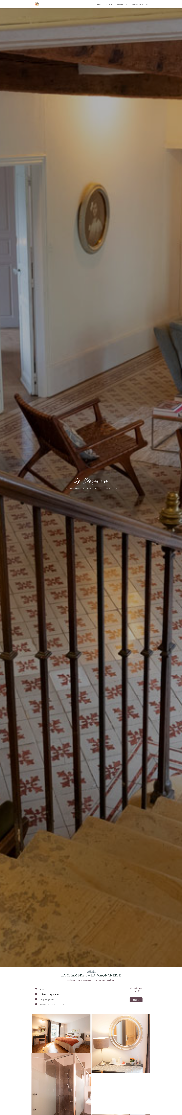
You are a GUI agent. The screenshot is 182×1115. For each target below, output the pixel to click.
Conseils (109, 4)
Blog (127, 4)
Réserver (136, 999)
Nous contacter (138, 4)
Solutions (119, 4)
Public (98, 4)
